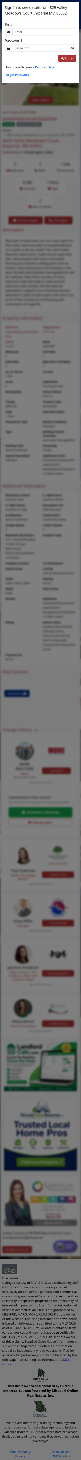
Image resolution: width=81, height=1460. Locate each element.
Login (68, 58)
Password (13, 40)
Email (9, 24)
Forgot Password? (18, 75)
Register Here (45, 67)
